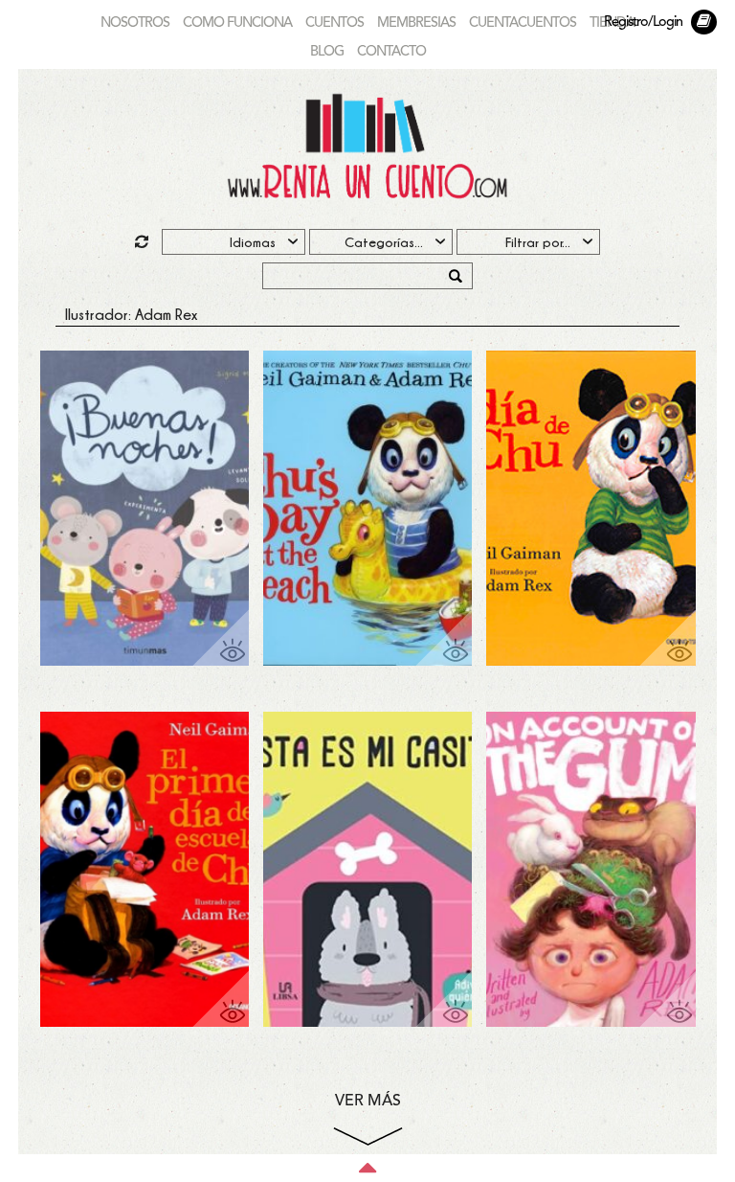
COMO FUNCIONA (237, 23)
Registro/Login (643, 22)
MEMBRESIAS (416, 23)
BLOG (327, 52)
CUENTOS (334, 23)
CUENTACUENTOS (522, 23)
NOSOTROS (134, 23)
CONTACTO (391, 52)
